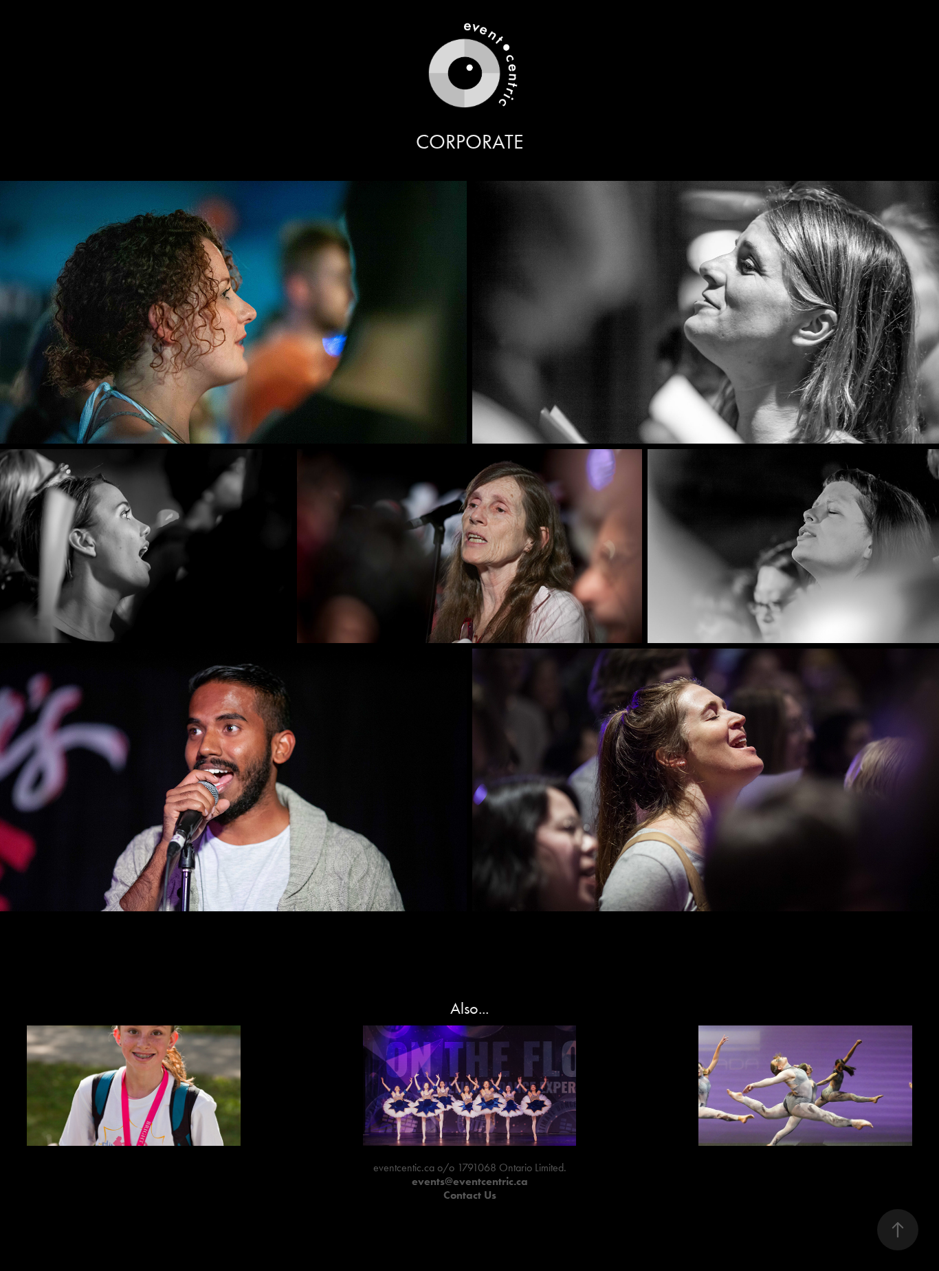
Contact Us (469, 1195)
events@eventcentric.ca (470, 1181)
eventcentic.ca (403, 1167)
